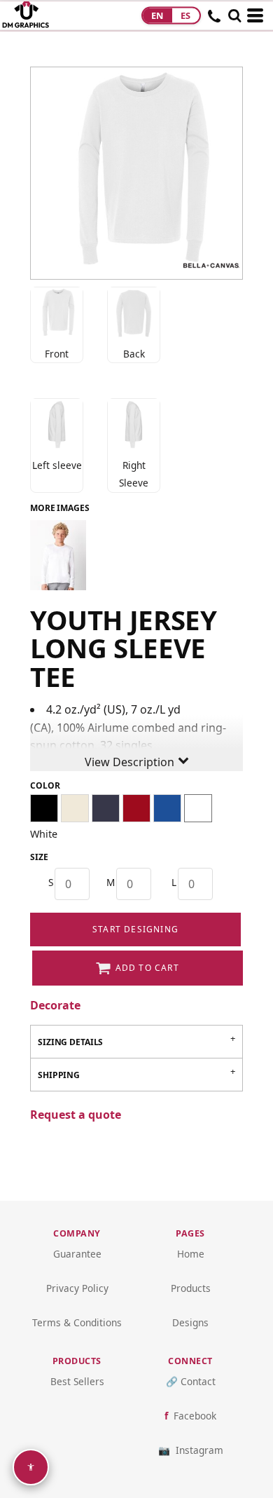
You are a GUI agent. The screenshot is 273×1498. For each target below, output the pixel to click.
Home (190, 1253)
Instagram (199, 1450)
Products (191, 1288)
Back (134, 353)
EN (157, 15)
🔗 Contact (191, 1381)
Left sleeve (57, 465)
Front (57, 353)
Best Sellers (77, 1381)
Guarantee (77, 1253)
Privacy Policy (77, 1288)
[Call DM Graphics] (214, 20)
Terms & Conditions (77, 1322)
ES (186, 15)
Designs (190, 1322)
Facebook (195, 1415)
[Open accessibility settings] (31, 1467)
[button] (234, 15)
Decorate (55, 1005)
